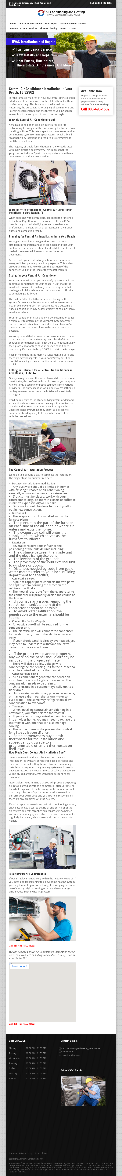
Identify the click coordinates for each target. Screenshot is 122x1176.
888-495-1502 (105, 3)
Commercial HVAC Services (23, 28)
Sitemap (13, 1154)
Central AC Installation (30, 24)
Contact (73, 28)
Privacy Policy (25, 1154)
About (63, 28)
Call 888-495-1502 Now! (22, 946)
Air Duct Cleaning (48, 28)
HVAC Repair (51, 24)
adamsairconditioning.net (71, 1055)
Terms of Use (41, 1154)
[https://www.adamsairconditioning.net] (61, 16)
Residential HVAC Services (73, 24)
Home (13, 24)
